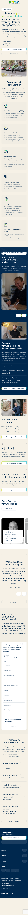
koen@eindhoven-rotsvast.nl (11, 551)
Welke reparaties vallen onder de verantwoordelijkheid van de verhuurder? (11, 827)
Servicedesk (14, 859)
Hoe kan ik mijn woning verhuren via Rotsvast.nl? (11, 780)
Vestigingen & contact (13, 854)
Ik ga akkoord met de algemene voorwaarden (13, 735)
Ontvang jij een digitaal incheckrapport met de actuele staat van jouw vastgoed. (11, 387)
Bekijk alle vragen (9, 521)
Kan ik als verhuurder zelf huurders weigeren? (10, 802)
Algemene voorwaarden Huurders (10, 895)
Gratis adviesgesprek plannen (14, 51)
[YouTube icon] (17, 887)
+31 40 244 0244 (10, 549)
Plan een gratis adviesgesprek (14, 446)
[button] (25, 2)
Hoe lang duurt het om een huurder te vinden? (11, 791)
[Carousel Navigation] (21, 606)
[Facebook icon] (3, 887)
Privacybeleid (5, 900)
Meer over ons (14, 55)
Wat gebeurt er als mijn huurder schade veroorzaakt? (11, 814)
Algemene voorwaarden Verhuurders (11, 897)
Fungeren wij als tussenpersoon (12, 373)
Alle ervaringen (13, 614)
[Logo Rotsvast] (14, 2)
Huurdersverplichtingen (7, 902)
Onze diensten (7, 9)
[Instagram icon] (13, 887)
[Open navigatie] (3, 2)
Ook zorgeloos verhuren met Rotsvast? (11, 396)
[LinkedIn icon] (8, 887)
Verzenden (14, 741)
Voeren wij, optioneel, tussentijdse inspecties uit (10, 379)
